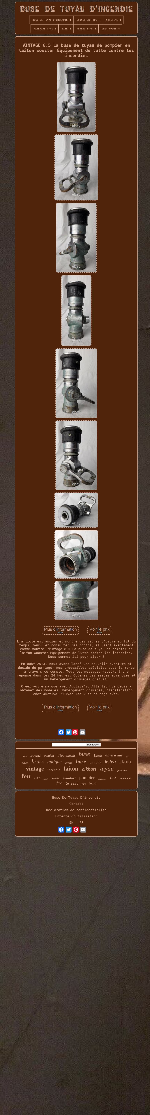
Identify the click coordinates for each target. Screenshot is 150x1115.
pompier (87, 777)
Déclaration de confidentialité (76, 810)
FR (81, 822)
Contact (76, 804)
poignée (122, 770)
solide (46, 779)
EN (71, 822)
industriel (69, 778)
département (66, 755)
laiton (71, 768)
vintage (35, 768)
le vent (71, 783)
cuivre (25, 763)
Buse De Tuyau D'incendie (76, 797)
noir (127, 756)
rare (84, 784)
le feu (110, 762)
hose (81, 761)
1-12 (37, 778)
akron (125, 761)
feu (26, 776)
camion (49, 755)
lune (98, 756)
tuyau (107, 768)
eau (25, 756)
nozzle (55, 778)
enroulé (35, 756)
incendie (54, 770)
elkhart (89, 769)
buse (84, 754)
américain (113, 755)
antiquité (95, 763)
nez (113, 777)
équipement (102, 779)
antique (54, 761)
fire (59, 783)
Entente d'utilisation (76, 816)
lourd (92, 783)
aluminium (125, 778)
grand (68, 762)
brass (38, 761)
